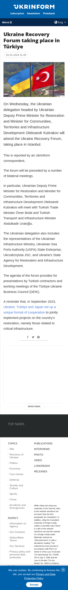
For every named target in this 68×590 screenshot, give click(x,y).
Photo (38, 454)
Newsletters (33, 13)
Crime (13, 499)
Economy (15, 468)
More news (34, 406)
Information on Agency (18, 525)
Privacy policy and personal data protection (20, 554)
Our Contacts (17, 531)
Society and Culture (16, 487)
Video (38, 460)
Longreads (42, 465)
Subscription (17, 13)
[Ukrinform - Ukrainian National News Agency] (34, 6)
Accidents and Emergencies (18, 506)
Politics (14, 462)
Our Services (17, 546)
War (12, 448)
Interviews (42, 449)
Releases (40, 471)
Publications (43, 443)
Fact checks (16, 474)
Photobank (49, 13)
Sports (13, 493)
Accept (34, 584)
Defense (14, 479)
